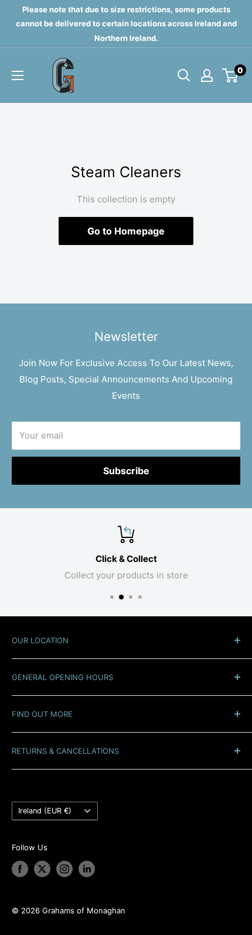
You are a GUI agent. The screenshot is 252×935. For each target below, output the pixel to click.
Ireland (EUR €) (44, 810)
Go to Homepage (126, 231)
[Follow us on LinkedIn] (87, 869)
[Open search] (184, 75)
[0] (230, 75)
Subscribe (126, 471)
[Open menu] (17, 75)
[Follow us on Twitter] (42, 869)
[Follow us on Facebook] (20, 869)
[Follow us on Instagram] (64, 869)
